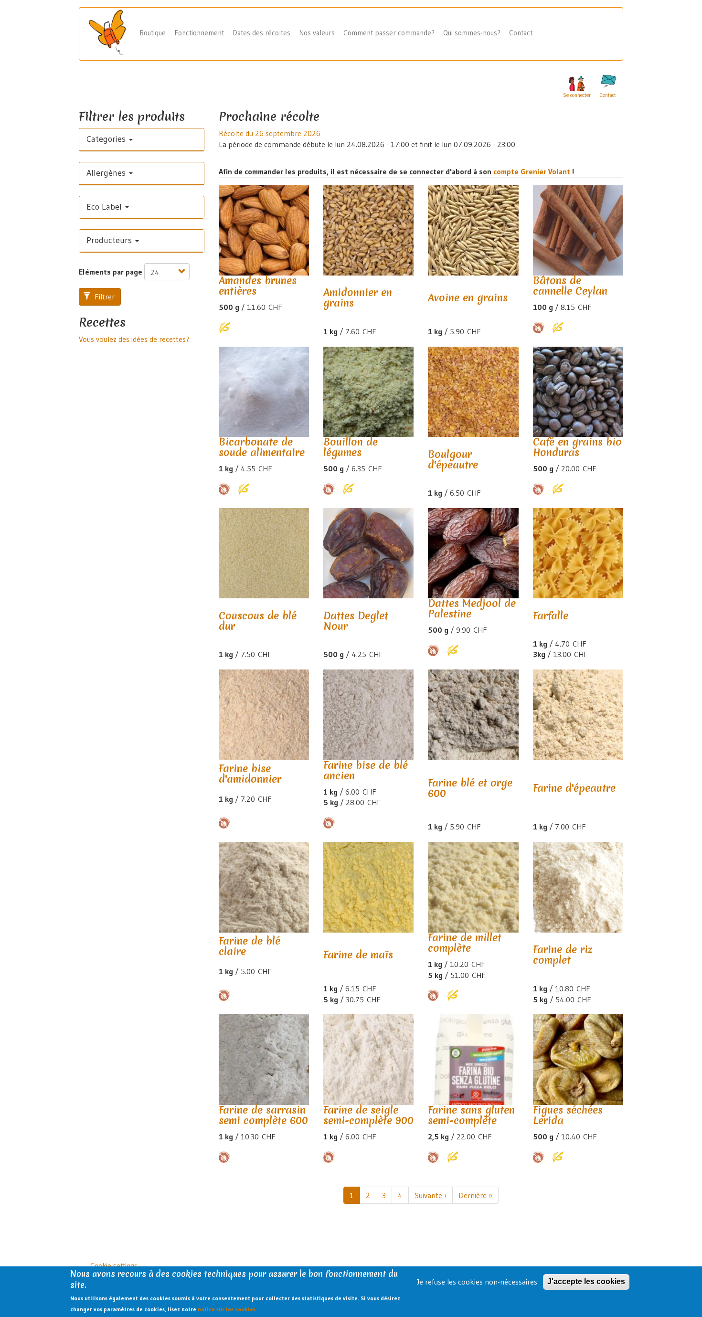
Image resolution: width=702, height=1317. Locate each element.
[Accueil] (110, 33)
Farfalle (550, 616)
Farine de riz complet (562, 955)
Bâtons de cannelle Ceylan (570, 286)
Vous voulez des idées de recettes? (134, 339)
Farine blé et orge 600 (470, 788)
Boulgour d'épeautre (453, 459)
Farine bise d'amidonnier (250, 774)
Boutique (152, 32)
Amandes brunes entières (258, 286)
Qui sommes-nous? (471, 32)
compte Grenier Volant (532, 171)
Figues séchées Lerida (568, 1115)
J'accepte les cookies (586, 1281)
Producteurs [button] (110, 240)
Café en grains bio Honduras (577, 447)
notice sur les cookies (226, 1309)
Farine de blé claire (249, 946)
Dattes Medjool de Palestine (472, 608)
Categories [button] (107, 139)
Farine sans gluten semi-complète (471, 1115)
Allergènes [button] (107, 173)
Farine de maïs (358, 955)
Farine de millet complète (464, 943)
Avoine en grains (468, 298)
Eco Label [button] (105, 207)
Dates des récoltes (261, 32)
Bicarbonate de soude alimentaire (262, 447)
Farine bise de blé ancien (365, 770)
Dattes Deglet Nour (355, 621)
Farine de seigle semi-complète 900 (368, 1115)
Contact (520, 32)
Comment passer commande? (389, 32)
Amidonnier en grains (357, 298)
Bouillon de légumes (350, 447)
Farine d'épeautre (574, 788)
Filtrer (104, 296)
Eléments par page (110, 271)
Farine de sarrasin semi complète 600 (263, 1115)
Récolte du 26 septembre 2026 (269, 133)
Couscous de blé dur (258, 621)
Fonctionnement (199, 32)
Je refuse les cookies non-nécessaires (477, 1281)
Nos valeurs (317, 32)
